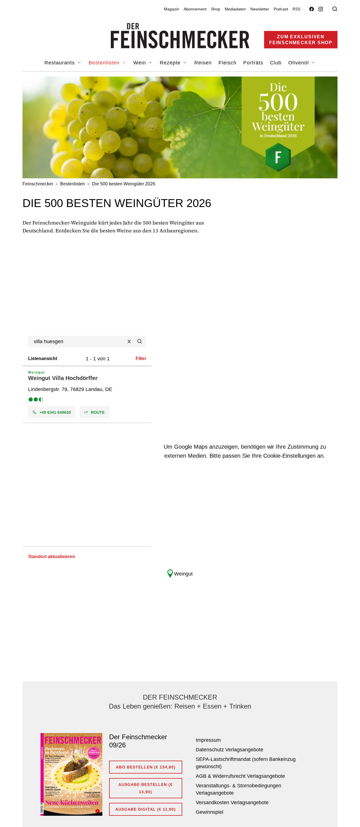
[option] (87, 394)
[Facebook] (311, 9)
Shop (215, 9)
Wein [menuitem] (140, 63)
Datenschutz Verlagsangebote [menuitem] (229, 749)
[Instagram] (320, 9)
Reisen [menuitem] (203, 63)
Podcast (281, 9)
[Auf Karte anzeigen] (87, 394)
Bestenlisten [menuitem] (105, 63)
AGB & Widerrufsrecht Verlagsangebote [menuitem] (240, 776)
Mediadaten (235, 9)
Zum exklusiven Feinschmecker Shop (300, 39)
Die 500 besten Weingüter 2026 (123, 183)
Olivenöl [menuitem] (299, 63)
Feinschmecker (37, 183)
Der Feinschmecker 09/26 (138, 741)
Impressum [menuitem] (208, 740)
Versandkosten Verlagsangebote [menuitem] (232, 802)
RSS (296, 9)
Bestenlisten (72, 183)
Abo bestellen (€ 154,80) (146, 767)
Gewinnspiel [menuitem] (209, 812)
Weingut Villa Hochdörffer (63, 378)
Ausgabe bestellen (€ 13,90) (145, 788)
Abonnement (195, 9)
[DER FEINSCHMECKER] (180, 35)
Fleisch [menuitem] (228, 63)
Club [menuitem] (276, 63)
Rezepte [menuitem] (171, 63)
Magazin (171, 9)
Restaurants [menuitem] (60, 63)
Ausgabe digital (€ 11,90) (145, 809)
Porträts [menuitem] (253, 63)
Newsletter (259, 9)
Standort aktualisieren (51, 556)
